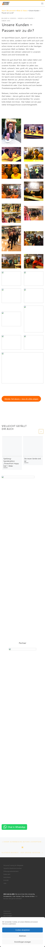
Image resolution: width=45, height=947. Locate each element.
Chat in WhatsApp (16, 827)
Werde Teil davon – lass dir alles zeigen (21, 399)
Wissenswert (11, 11)
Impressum (6, 911)
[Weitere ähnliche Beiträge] (41, 431)
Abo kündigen (7, 916)
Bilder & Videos (22, 11)
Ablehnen (22, 936)
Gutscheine (6, 877)
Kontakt (6, 880)
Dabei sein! (6, 874)
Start (3, 11)
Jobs (4, 883)
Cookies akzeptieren (22, 930)
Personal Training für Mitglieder (13, 865)
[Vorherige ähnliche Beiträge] (36, 431)
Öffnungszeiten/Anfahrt (11, 871)
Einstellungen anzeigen (22, 942)
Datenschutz (7, 913)
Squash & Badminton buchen (12, 868)
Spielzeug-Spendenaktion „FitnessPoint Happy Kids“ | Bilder (11, 462)
